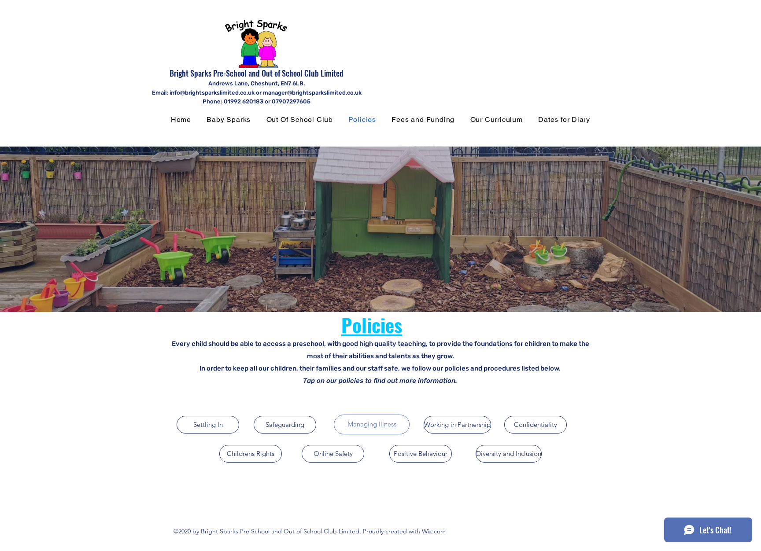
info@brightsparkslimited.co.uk (212, 92)
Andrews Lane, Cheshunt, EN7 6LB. (256, 83)
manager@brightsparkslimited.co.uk (312, 92)
